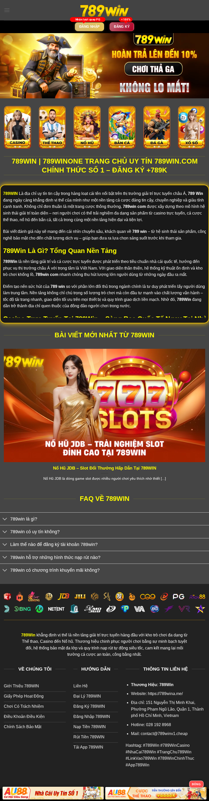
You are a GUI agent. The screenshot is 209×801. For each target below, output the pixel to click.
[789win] (104, 10)
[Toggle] (5, 519)
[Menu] (7, 10)
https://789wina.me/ (165, 693)
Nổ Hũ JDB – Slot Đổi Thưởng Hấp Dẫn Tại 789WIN (104, 468)
